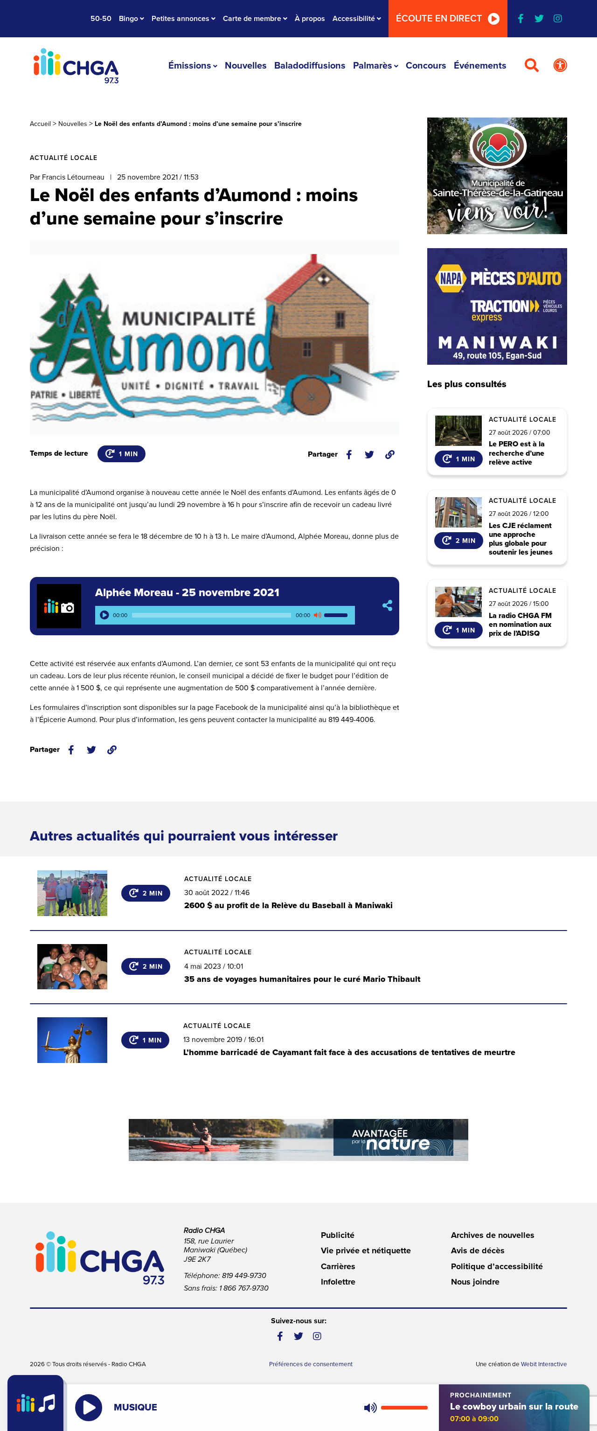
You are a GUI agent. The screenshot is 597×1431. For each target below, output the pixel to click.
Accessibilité (354, 18)
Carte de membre (252, 18)
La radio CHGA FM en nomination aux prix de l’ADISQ (520, 625)
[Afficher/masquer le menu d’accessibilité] (560, 65)
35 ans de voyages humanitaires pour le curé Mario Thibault (302, 979)
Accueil (40, 124)
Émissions (189, 65)
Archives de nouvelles (493, 1235)
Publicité (337, 1235)
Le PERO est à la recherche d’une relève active (517, 453)
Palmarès (372, 65)
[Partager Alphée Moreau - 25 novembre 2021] (387, 606)
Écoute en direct (439, 18)
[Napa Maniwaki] (497, 306)
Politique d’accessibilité (497, 1266)
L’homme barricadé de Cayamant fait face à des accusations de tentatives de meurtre (349, 1052)
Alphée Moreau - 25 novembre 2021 (187, 592)
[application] (225, 615)
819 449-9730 (244, 1275)
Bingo (128, 18)
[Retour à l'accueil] (76, 66)
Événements (480, 65)
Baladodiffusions (310, 65)
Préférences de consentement (311, 1364)
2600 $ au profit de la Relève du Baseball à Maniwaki (288, 905)
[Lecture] (104, 615)
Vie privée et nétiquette (366, 1250)
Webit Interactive (544, 1364)
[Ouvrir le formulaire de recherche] (532, 65)
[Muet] (317, 615)
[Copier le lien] (390, 454)
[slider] (337, 615)
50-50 (100, 18)
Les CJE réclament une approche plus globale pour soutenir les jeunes (521, 539)
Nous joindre (475, 1282)
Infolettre (338, 1282)
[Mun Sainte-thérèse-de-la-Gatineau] (497, 176)
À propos (310, 18)
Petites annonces (180, 18)
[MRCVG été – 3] (298, 1140)
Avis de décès (478, 1250)
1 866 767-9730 (244, 1288)
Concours (426, 65)
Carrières (338, 1266)
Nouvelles (246, 65)
